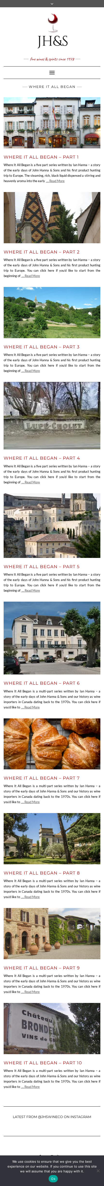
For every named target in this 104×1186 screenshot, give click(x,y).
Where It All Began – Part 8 (42, 873)
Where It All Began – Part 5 (42, 566)
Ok (53, 1179)
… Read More (55, 181)
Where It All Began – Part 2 (42, 252)
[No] (98, 1170)
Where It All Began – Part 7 (42, 778)
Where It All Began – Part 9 (42, 968)
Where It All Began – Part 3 (42, 347)
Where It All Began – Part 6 (42, 683)
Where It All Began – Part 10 (43, 1063)
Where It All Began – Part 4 (42, 458)
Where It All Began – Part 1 (41, 157)
